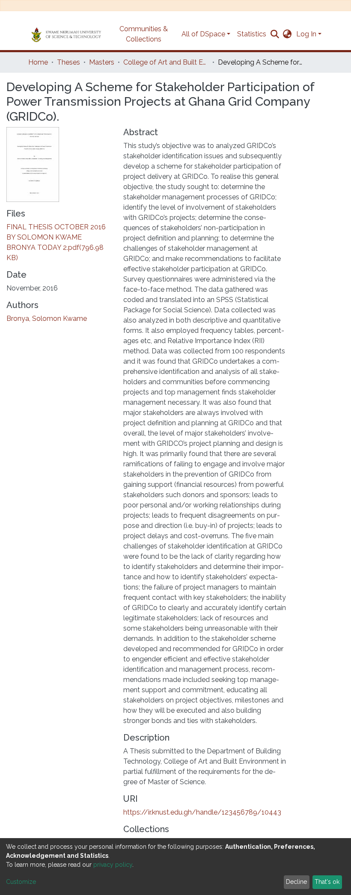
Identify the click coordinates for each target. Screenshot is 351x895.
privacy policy (112, 864)
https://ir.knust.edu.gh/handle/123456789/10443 (202, 812)
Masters (101, 62)
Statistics (251, 34)
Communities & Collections (143, 34)
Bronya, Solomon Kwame (46, 318)
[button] (287, 34)
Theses (68, 62)
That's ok (327, 881)
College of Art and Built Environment (166, 62)
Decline (296, 881)
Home (38, 62)
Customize (21, 881)
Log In (306, 34)
